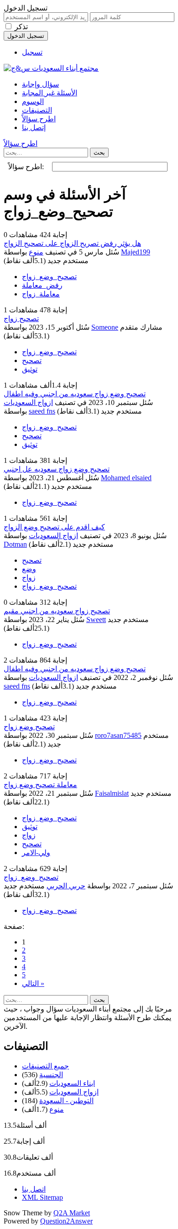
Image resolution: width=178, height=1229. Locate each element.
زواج (29, 577)
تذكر (21, 27)
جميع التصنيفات (45, 1066)
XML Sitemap (42, 1197)
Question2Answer (66, 1221)
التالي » (33, 983)
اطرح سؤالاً (39, 119)
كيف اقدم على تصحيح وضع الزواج (54, 527)
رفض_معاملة (42, 285)
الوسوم (33, 101)
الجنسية (51, 1075)
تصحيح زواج (21, 318)
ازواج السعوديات (28, 402)
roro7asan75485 (118, 735)
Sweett (96, 619)
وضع (29, 569)
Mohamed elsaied (126, 478)
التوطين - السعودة (66, 1101)
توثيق (29, 369)
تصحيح (32, 360)
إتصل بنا (34, 127)
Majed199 (135, 252)
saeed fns (42, 411)
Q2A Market (71, 1213)
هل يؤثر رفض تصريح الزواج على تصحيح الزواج (72, 243)
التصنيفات (37, 110)
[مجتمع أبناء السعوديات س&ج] (51, 68)
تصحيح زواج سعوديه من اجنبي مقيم (57, 611)
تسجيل (32, 52)
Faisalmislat (112, 793)
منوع (36, 252)
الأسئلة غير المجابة (49, 93)
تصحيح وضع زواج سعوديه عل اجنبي (57, 469)
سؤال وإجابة (40, 84)
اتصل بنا (34, 1189)
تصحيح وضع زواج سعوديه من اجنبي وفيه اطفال (75, 394)
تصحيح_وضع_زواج (49, 276)
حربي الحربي (66, 886)
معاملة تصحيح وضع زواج (40, 784)
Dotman (15, 544)
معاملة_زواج (41, 294)
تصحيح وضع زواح (29, 727)
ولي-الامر (36, 852)
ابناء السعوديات (72, 1083)
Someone (104, 327)
